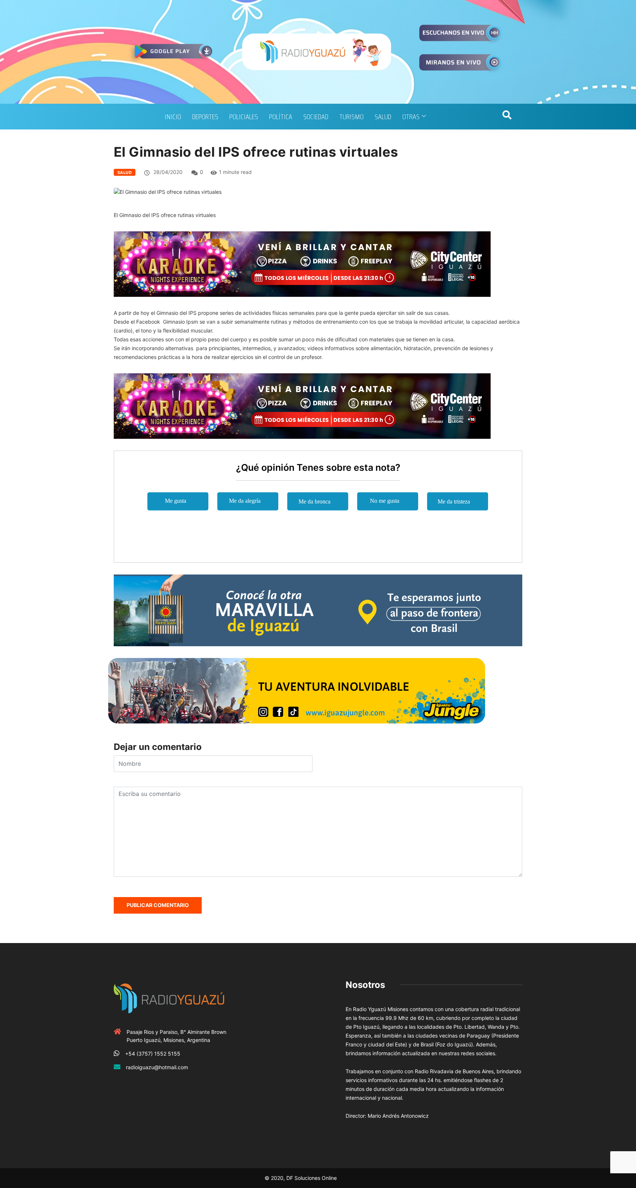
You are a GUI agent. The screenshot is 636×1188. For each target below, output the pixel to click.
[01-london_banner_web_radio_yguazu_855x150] (318, 610)
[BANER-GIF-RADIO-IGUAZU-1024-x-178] (302, 263)
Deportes (205, 116)
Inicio (173, 116)
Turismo (351, 116)
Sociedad (315, 116)
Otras (411, 116)
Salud (383, 116)
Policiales (243, 116)
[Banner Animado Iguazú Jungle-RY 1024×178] (296, 690)
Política (280, 116)
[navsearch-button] (506, 116)
